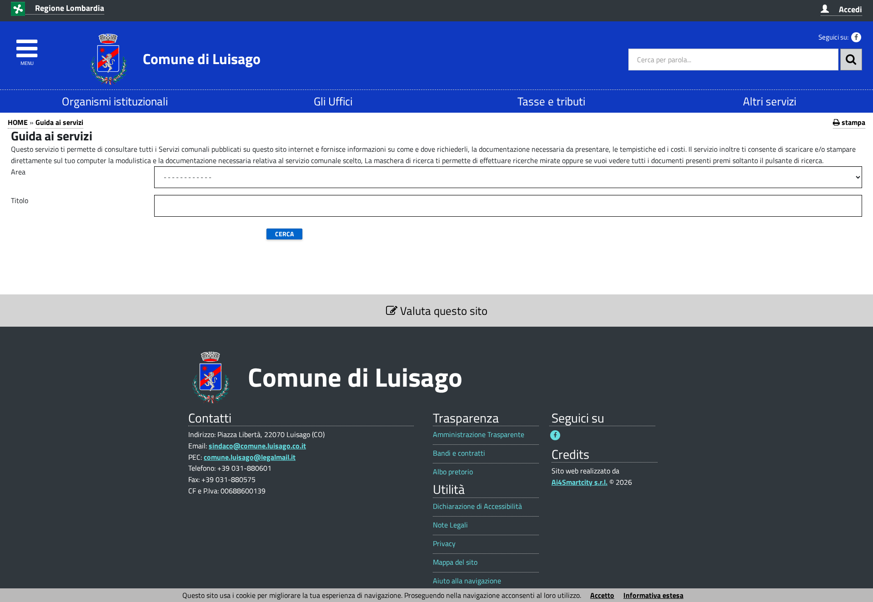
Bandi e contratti (459, 453)
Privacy (444, 543)
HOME (18, 122)
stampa (852, 122)
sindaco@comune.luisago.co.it (257, 445)
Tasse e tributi (551, 101)
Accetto (602, 595)
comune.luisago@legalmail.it (250, 457)
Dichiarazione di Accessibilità (477, 506)
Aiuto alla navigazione (467, 581)
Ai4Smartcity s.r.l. (579, 482)
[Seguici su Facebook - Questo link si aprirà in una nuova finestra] (856, 37)
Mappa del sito (455, 562)
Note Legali (450, 525)
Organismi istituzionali (115, 101)
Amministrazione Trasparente (478, 434)
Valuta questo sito (442, 310)
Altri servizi (769, 101)
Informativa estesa (653, 595)
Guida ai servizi (59, 122)
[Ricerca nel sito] (851, 59)
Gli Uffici (333, 101)
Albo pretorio (453, 472)
